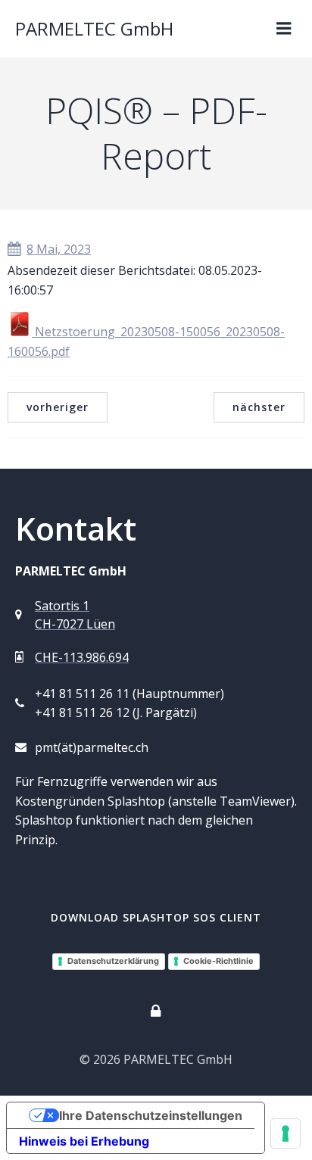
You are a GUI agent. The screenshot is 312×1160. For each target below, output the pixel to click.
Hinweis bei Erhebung (84, 1141)
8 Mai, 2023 (59, 249)
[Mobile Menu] (284, 29)
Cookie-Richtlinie (218, 961)
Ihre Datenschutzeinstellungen (150, 1115)
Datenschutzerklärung (113, 961)
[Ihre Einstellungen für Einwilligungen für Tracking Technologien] (285, 1133)
